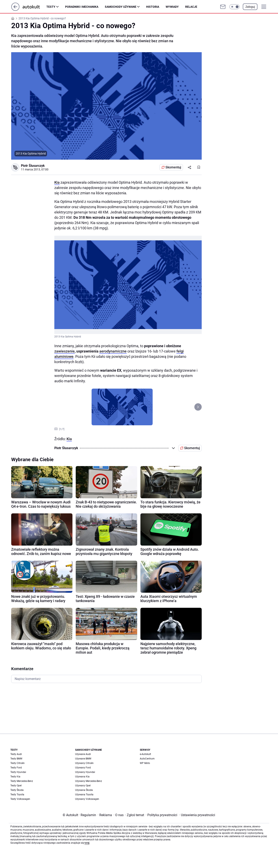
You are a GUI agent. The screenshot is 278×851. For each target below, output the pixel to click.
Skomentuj (173, 167)
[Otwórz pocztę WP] (223, 6)
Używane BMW (83, 758)
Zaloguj (250, 6)
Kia (57, 182)
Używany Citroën (84, 763)
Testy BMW (16, 758)
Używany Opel (83, 785)
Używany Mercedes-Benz (88, 781)
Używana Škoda (84, 790)
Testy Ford (16, 767)
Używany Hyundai (85, 772)
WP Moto (145, 763)
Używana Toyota (84, 794)
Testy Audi (16, 754)
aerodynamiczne (113, 351)
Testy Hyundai (18, 772)
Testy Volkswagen (20, 799)
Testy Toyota (17, 794)
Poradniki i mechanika (81, 6)
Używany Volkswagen (87, 799)
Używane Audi (83, 754)
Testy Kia (15, 776)
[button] (234, 6)
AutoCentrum (147, 758)
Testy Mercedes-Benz (21, 781)
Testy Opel (16, 785)
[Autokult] (34, 6)
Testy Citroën (17, 763)
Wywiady (172, 6)
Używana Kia (82, 776)
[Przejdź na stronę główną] (15, 10)
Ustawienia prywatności (197, 815)
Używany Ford (83, 767)
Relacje (191, 6)
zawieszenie (64, 351)
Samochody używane (120, 6)
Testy (50, 6)
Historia (152, 6)
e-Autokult (145, 754)
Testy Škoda (17, 790)
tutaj (86, 842)
